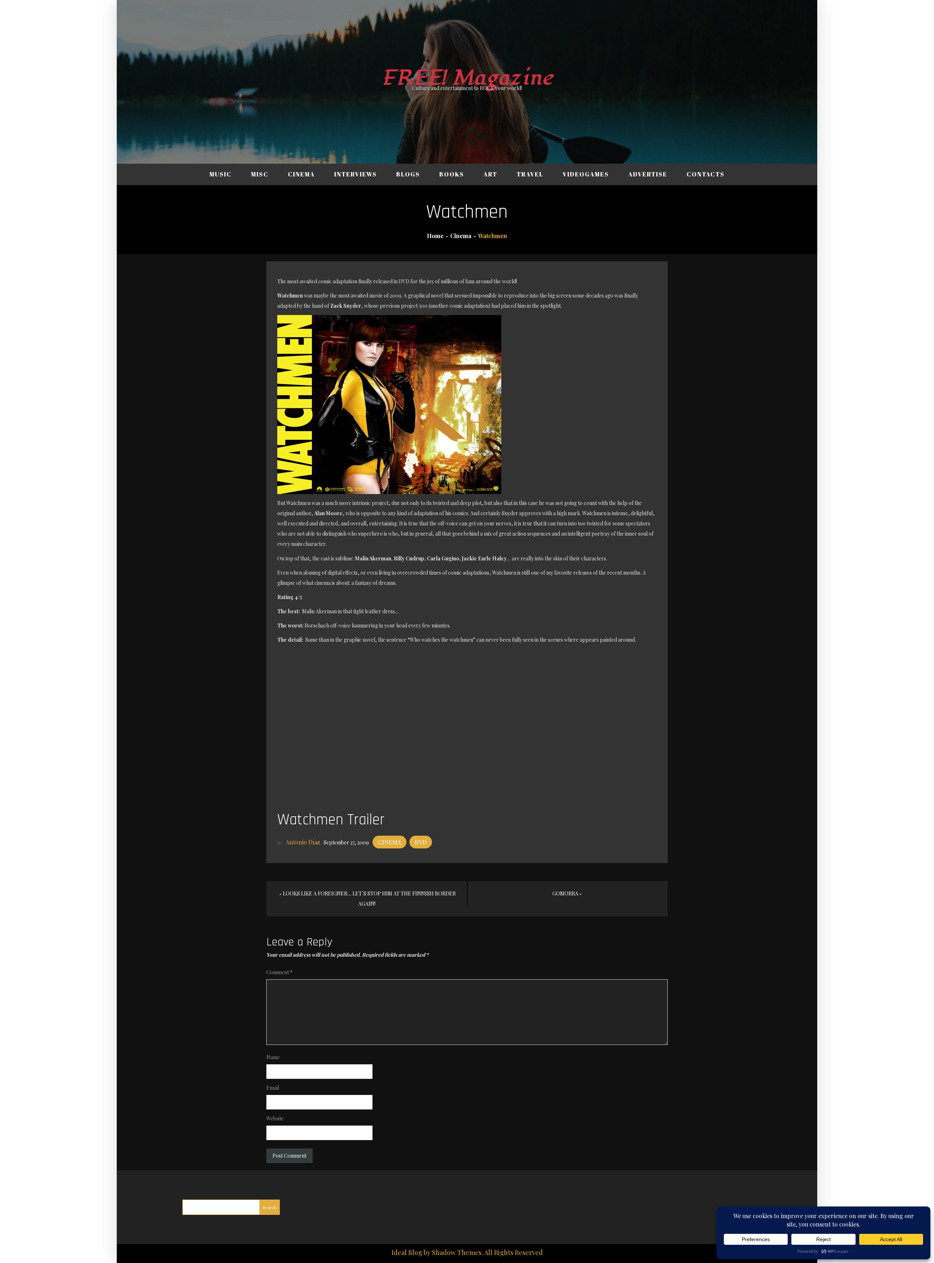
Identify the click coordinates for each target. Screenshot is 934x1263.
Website (275, 1118)
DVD (421, 842)
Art (490, 174)
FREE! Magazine (467, 78)
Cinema (301, 174)
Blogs (408, 174)
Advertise (647, 174)
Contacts (706, 174)
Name (273, 1057)
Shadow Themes (457, 1252)
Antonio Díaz (303, 842)
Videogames (586, 174)
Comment (279, 972)
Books (451, 174)
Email (272, 1087)
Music (220, 174)
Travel (530, 174)
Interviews (355, 174)
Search (270, 1207)
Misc (260, 174)
